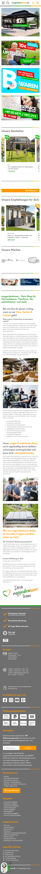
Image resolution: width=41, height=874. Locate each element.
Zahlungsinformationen (11, 778)
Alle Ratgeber (31, 190)
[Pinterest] (24, 700)
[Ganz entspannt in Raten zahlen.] (20, 282)
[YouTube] (18, 700)
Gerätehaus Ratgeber (10, 804)
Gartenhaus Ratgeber (11, 802)
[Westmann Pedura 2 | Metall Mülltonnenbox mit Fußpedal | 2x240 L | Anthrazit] (20, 218)
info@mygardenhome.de (21, 673)
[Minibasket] (38, 3)
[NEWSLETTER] (20, 53)
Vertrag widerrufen (11, 790)
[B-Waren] (20, 80)
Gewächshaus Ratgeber (11, 806)
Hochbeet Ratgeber (10, 808)
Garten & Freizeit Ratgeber (12, 815)
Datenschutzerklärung (11, 835)
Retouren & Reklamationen (12, 782)
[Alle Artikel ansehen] (8, 258)
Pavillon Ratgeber (9, 809)
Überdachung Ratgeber (11, 813)
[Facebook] (6, 700)
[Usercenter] (33, 3)
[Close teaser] (10, 864)
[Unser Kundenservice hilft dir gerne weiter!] (20, 108)
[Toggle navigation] (3, 3)
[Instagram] (12, 700)
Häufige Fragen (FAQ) (10, 786)
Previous (3, 261)
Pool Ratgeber (8, 811)
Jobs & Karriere (8, 829)
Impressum (7, 831)
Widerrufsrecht (9, 837)
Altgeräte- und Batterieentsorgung (15, 784)
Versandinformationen (11, 780)
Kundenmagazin (9, 827)
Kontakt (6, 776)
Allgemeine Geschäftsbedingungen (15, 833)
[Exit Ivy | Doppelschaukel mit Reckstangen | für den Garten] (20, 149)
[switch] (4, 871)
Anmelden (28, 748)
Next (38, 261)
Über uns (7, 825)
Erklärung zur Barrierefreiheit (13, 840)
